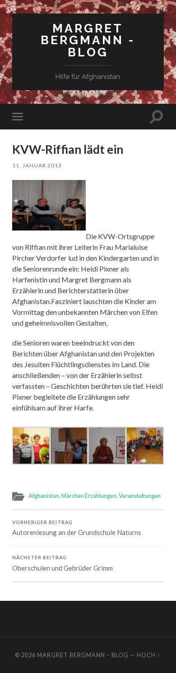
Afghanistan (43, 495)
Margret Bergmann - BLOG (88, 40)
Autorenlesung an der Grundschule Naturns (76, 528)
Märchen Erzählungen (88, 495)
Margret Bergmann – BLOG (83, 655)
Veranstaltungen (140, 495)
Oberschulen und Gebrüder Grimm (62, 563)
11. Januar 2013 (37, 165)
